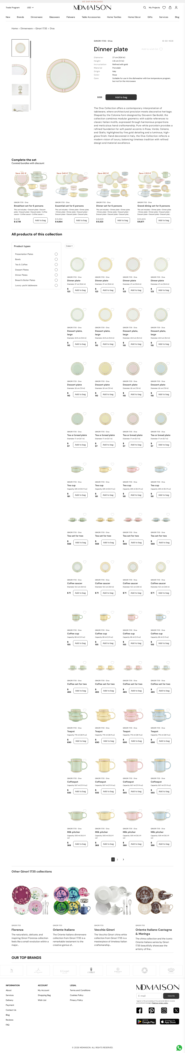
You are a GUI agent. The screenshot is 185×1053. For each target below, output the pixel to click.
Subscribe (171, 996)
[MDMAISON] (92, 7)
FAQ (7, 1024)
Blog (177, 17)
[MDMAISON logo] (157, 987)
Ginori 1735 (41, 28)
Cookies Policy (76, 995)
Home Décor (134, 17)
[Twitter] (176, 1011)
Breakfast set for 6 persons (28, 205)
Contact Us (11, 1010)
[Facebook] (139, 1011)
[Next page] (123, 859)
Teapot (71, 731)
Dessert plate (74, 384)
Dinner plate (73, 280)
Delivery (9, 1000)
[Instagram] (164, 1011)
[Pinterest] (152, 1011)
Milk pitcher (73, 832)
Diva (52, 28)
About (8, 990)
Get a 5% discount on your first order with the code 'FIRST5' (92, 1)
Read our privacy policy (160, 1003)
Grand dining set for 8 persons (153, 205)
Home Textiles (114, 17)
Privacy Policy (76, 1000)
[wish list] (164, 7)
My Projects (154, 7)
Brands (20, 17)
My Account (43, 990)
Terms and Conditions (80, 990)
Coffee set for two (77, 684)
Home (15, 28)
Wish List (42, 1000)
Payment (10, 1005)
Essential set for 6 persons (69, 205)
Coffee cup (73, 633)
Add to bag (121, 97)
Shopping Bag (44, 995)
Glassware (54, 17)
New (8, 17)
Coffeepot (72, 781)
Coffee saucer (74, 583)
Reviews (9, 1020)
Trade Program (13, 7)
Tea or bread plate (77, 435)
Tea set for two (75, 535)
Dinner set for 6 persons (109, 205)
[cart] (170, 7)
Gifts (150, 17)
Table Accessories (91, 17)
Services (163, 17)
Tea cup (71, 485)
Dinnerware (36, 17)
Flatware (70, 17)
